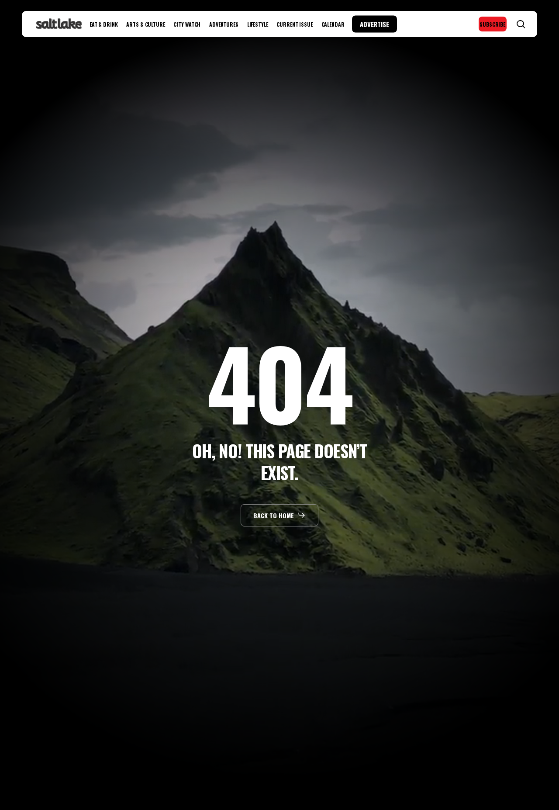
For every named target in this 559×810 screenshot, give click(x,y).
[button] (279, 515)
